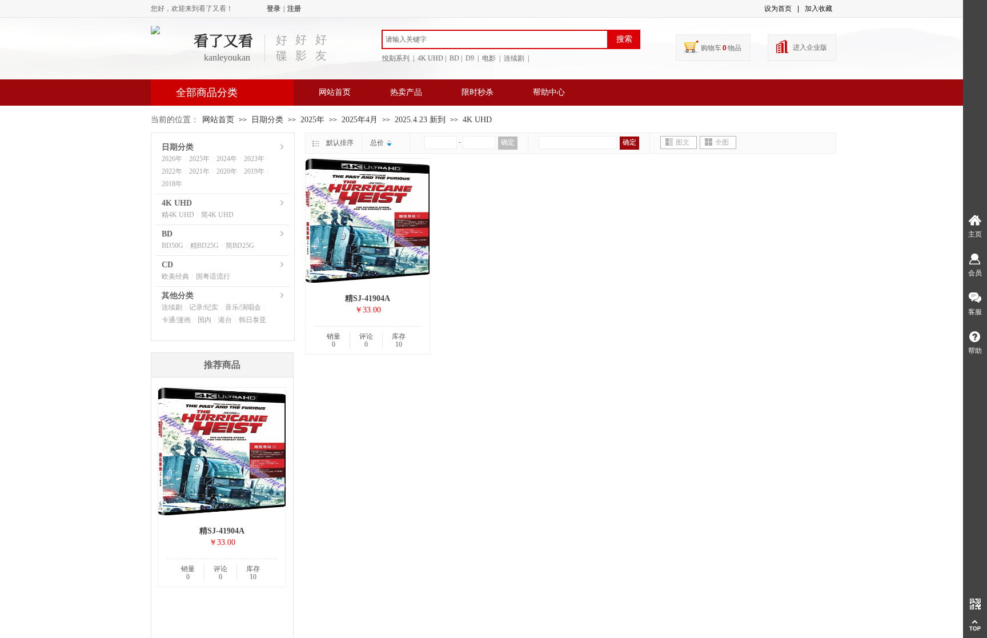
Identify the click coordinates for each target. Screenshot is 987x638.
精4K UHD (178, 215)
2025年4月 (360, 119)
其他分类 (178, 295)
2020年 (226, 171)
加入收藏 (818, 9)
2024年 (226, 159)
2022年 (172, 171)
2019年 (254, 171)
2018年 (172, 184)
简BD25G (240, 246)
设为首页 (778, 9)
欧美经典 (175, 276)
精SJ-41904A (367, 298)
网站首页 (335, 92)
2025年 (312, 119)
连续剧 (172, 307)
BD (167, 234)
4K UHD (477, 119)
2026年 (172, 159)
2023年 (254, 159)
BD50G (172, 246)
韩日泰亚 (252, 320)
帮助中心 (549, 92)
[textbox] (495, 39)
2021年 (199, 171)
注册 (294, 9)
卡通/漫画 (176, 320)
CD (167, 264)
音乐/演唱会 (243, 307)
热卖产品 (406, 92)
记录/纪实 (203, 307)
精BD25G (204, 246)
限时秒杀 (478, 92)
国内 (204, 320)
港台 (225, 320)
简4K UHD (217, 215)
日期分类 (267, 119)
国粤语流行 (213, 276)
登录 (273, 9)
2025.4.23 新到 (420, 119)
